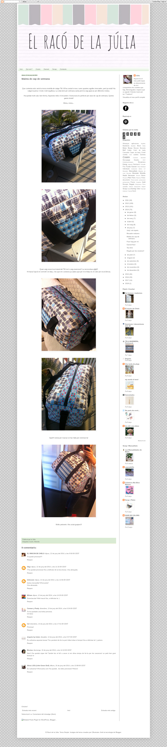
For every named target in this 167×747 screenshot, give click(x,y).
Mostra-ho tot (141, 440)
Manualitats (133, 171)
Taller (138, 189)
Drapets (128, 359)
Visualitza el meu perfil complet (134, 97)
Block (139, 146)
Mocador (128, 173)
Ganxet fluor (131, 245)
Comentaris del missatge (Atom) (44, 714)
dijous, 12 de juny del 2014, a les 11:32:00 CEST (48, 567)
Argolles (143, 143)
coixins (135, 154)
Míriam (29, 595)
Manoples (125, 171)
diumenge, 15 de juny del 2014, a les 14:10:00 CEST (53, 650)
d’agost (130, 258)
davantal (143, 157)
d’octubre (130, 264)
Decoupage (126, 160)
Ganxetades (129, 395)
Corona (142, 154)
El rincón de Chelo (132, 308)
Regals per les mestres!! (135, 251)
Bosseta (142, 148)
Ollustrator (95, 732)
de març (130, 218)
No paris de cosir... (132, 410)
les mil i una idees (132, 426)
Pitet (129, 178)
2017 (127, 280)
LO (144, 169)
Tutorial (130, 191)
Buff (124, 150)
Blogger (118, 732)
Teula (142, 188)
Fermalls (143, 164)
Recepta (125, 184)
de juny (130, 228)
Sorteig (133, 189)
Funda (128, 166)
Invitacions (134, 169)
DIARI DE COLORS (132, 515)
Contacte (63, 69)
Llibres (140, 169)
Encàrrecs (141, 162)
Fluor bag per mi (133, 242)
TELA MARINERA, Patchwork (132, 342)
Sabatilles (125, 186)
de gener (130, 212)
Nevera (138, 175)
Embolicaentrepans (128, 162)
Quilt (143, 182)
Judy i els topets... (133, 230)
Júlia (138, 75)
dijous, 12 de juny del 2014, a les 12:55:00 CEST (52, 580)
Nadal (125, 175)
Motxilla (36, 542)
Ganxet (46, 69)
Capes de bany (135, 152)
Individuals (126, 169)
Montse (30, 650)
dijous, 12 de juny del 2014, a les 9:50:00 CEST (62, 553)
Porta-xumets (134, 180)
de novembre (132, 267)
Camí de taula (139, 150)
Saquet (143, 186)
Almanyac (126, 143)
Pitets (134, 178)
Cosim (38, 69)
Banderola (126, 146)
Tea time (130, 248)
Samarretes (137, 186)
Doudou (136, 160)
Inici (21, 69)
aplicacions (135, 143)
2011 (127, 200)
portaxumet (142, 180)
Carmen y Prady (33, 608)
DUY (144, 160)
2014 (127, 209)
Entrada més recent (29, 710)
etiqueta (130, 164)
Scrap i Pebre (130, 500)
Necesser (131, 175)
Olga (29, 567)
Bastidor (133, 146)
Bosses (136, 148)
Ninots (143, 175)
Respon (30, 560)
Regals (131, 184)
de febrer (130, 215)
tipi (144, 188)
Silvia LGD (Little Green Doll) (38, 665)
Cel (28, 624)
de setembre (132, 261)
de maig (130, 225)
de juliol (130, 255)
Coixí (130, 154)
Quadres (138, 182)
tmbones (125, 191)
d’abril (129, 221)
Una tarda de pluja (132, 364)
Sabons (131, 186)
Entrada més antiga (108, 710)
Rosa (143, 184)
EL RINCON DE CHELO (35, 553)
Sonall (129, 188)
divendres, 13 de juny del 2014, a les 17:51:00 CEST (49, 624)
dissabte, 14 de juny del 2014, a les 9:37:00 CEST (59, 637)
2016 (127, 277)
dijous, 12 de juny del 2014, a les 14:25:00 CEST (50, 595)
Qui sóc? (29, 69)
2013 (127, 206)
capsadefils (129, 467)
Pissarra (125, 177)
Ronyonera (138, 184)
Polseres (138, 177)
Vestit (134, 191)
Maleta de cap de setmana (133, 237)
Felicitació (136, 164)
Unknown (30, 580)
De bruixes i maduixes (133, 293)
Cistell (143, 152)
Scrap (54, 69)
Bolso (125, 148)
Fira (124, 166)
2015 (127, 274)
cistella (125, 154)
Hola (138, 166)
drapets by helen (33, 637)
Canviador (126, 152)
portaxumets (126, 182)
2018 (127, 283)
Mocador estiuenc (133, 233)
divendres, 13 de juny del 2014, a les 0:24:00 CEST (58, 608)
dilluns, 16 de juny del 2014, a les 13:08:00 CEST (67, 665)
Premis (133, 182)
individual (142, 166)
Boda (144, 146)
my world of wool (131, 379)
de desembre (132, 270)
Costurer (135, 157)
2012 (127, 203)
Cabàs (129, 150)
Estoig (125, 164)
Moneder (135, 173)
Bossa (130, 148)
